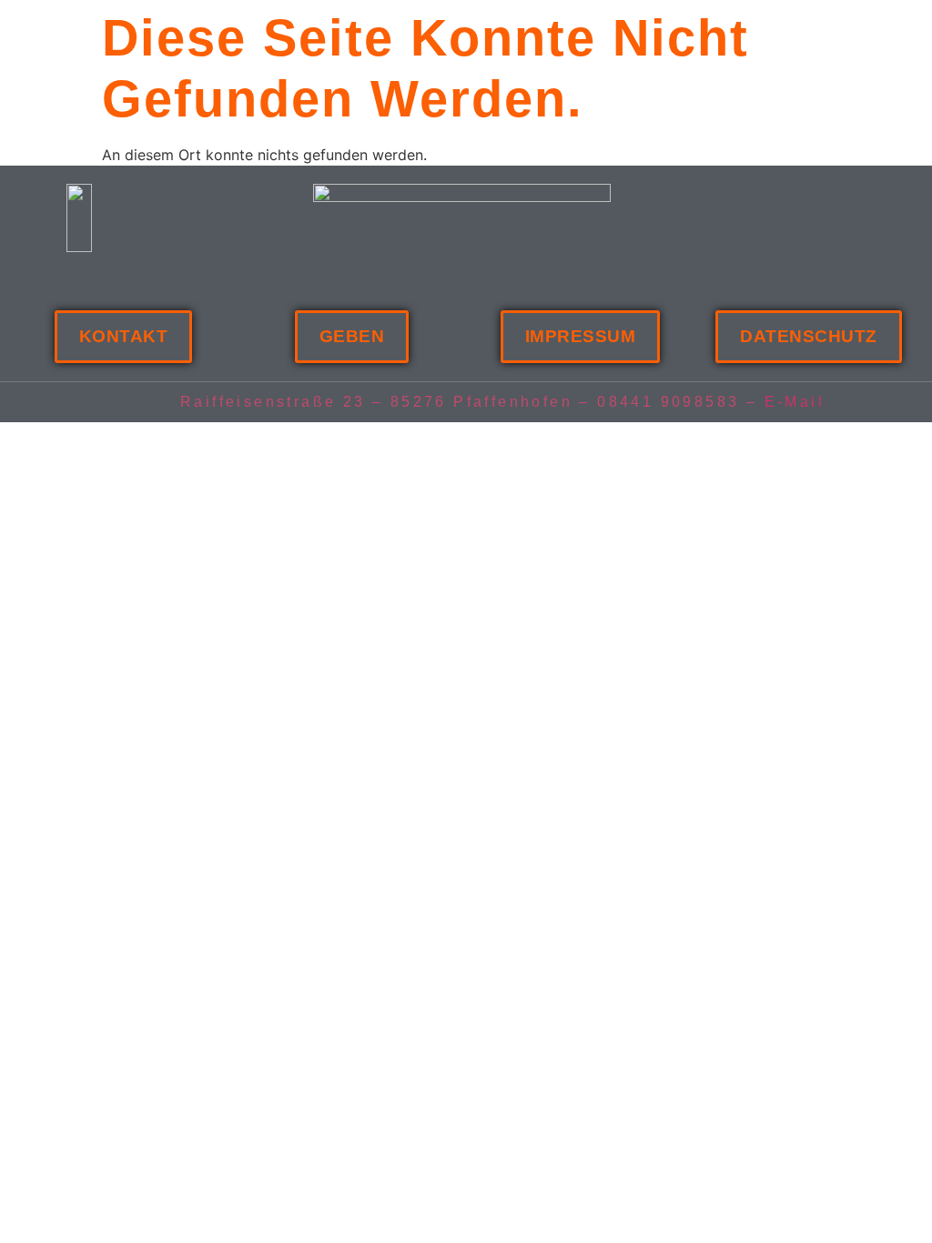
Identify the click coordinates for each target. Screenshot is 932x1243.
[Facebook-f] (816, 199)
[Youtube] (816, 230)
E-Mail (795, 401)
